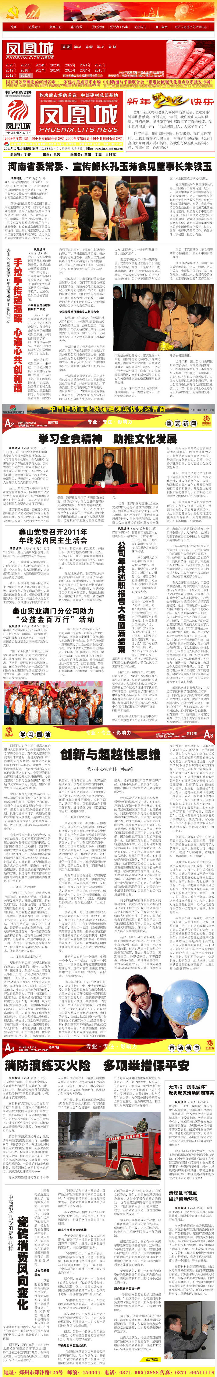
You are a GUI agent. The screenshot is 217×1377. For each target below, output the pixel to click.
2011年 (26, 75)
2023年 (55, 65)
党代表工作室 (119, 27)
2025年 (26, 65)
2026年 (11, 65)
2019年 (11, 70)
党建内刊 (140, 27)
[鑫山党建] (26, 18)
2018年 (26, 70)
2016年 (55, 70)
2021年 (85, 65)
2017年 (40, 70)
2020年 (100, 65)
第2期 (100, 47)
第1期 (112, 47)
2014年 (85, 70)
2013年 (100, 70)
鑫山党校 (77, 27)
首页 (13, 27)
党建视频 (98, 27)
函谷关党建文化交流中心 (191, 27)
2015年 (70, 70)
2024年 (40, 65)
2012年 (11, 75)
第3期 (89, 47)
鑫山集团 (161, 27)
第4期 (78, 47)
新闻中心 (55, 27)
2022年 (70, 65)
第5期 (66, 47)
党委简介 (34, 27)
